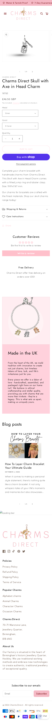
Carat (4, 120)
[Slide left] (19, 72)
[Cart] (46, 13)
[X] (23, 551)
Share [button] (8, 225)
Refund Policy (10, 572)
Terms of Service (12, 582)
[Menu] (5, 13)
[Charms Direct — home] (23, 13)
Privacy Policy (10, 566)
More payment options (26, 164)
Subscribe (41, 693)
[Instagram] (9, 551)
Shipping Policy (11, 577)
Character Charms (13, 606)
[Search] (41, 13)
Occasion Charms (12, 611)
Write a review (26, 253)
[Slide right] (32, 72)
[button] (26, 209)
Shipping (16, 103)
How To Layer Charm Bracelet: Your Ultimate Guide (25, 466)
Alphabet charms (12, 596)
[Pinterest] (18, 551)
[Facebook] (4, 551)
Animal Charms (11, 601)
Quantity (6, 133)
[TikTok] (13, 551)
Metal (4, 107)
